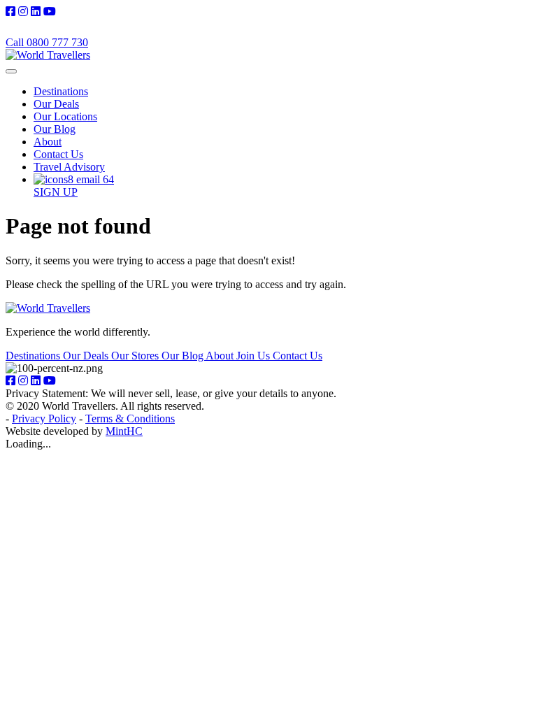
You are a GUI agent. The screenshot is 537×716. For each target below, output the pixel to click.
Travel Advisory (69, 167)
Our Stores (136, 355)
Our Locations (65, 116)
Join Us (254, 355)
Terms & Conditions (130, 418)
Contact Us (58, 154)
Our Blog (55, 129)
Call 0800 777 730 (47, 42)
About (48, 142)
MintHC (124, 431)
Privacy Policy (44, 418)
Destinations (61, 91)
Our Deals (56, 104)
